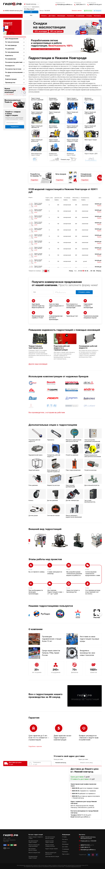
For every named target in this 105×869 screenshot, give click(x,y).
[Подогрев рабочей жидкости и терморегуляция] (65, 347)
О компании (80, 15)
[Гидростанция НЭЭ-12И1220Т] (65, 236)
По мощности (9, 65)
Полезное (70, 15)
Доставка (52, 15)
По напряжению (10, 59)
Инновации (61, 15)
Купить (99, 205)
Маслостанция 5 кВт (34, 852)
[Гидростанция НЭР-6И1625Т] (65, 261)
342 (94, 271)
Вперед (98, 270)
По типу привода (11, 45)
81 (79, 271)
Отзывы (89, 15)
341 (91, 271)
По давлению (9, 48)
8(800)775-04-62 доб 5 (95, 4)
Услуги (7, 75)
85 (87, 271)
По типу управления (12, 52)
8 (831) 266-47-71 (80, 4)
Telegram (98, 10)
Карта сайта (65, 854)
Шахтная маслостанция (52, 856)
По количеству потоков (13, 69)
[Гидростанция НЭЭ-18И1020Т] (65, 255)
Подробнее (34, 180)
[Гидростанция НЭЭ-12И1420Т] (65, 242)
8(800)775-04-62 (87, 845)
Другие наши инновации (38, 364)
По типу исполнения (12, 42)
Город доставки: (58, 759)
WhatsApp (89, 10)
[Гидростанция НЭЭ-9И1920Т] (65, 224)
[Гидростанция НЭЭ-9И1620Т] (65, 211)
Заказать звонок (77, 10)
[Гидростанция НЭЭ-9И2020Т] (65, 230)
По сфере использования (14, 72)
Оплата (44, 15)
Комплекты (9, 55)
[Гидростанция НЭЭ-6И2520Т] (65, 205)
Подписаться (14, 126)
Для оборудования (11, 38)
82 (81, 271)
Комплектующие (11, 79)
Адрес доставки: (83, 759)
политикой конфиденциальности (73, 866)
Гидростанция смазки (51, 848)
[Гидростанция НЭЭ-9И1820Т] (65, 217)
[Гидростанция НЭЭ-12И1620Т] (65, 249)
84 (85, 271)
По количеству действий (13, 62)
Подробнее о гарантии (35, 746)
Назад (71, 270)
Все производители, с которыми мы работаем (47, 412)
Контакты (97, 15)
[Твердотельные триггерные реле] (40, 346)
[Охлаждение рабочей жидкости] (90, 346)
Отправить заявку (84, 292)
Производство (10, 82)
